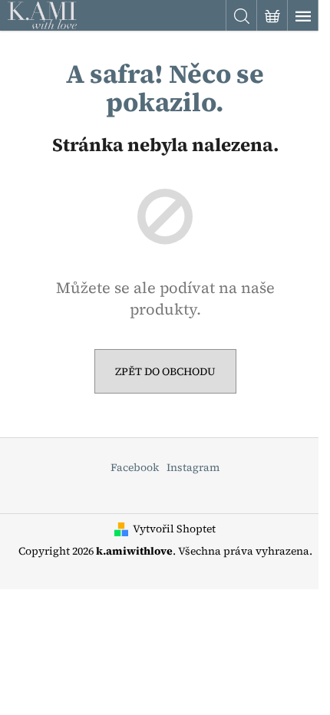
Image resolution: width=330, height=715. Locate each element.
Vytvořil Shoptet (174, 529)
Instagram (193, 467)
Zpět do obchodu (165, 371)
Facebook (135, 467)
